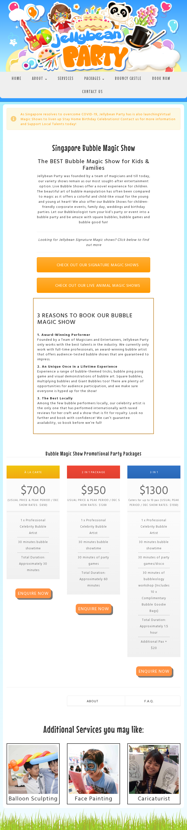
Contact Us (92, 91)
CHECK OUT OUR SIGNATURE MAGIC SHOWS (97, 265)
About (38, 78)
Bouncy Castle (128, 78)
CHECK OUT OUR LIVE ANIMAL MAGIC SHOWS (97, 285)
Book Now (161, 78)
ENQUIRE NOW (33, 593)
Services (66, 78)
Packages (93, 78)
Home (16, 78)
